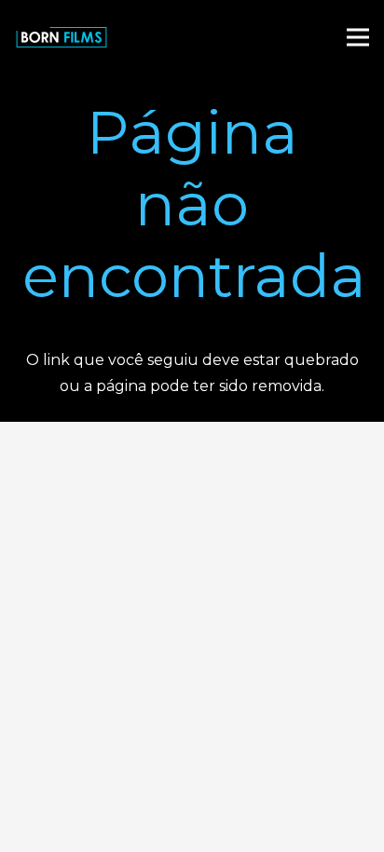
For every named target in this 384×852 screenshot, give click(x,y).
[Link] (61, 37)
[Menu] (358, 37)
